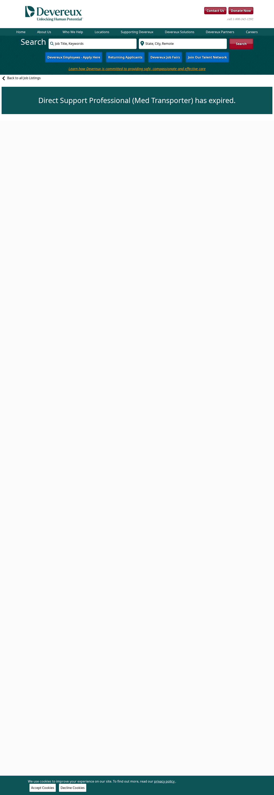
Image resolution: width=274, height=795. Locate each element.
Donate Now (241, 10)
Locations (102, 32)
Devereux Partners (220, 32)
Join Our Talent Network (207, 57)
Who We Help (73, 32)
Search (241, 44)
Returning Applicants (125, 57)
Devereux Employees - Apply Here (73, 57)
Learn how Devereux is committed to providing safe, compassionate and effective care (137, 68)
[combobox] (93, 44)
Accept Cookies (42, 788)
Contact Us (215, 10)
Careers (252, 32)
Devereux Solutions (179, 32)
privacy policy (164, 781)
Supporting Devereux (137, 32)
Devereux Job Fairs (165, 57)
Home (20, 32)
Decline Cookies (73, 788)
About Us (44, 32)
